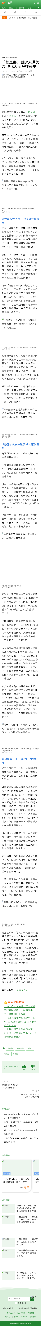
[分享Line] (15, 12)
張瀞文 (30, 1048)
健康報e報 (22, 1303)
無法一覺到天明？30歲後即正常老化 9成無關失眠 (21, 1124)
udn (3, 57)
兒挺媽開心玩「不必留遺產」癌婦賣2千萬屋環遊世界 (21, 1116)
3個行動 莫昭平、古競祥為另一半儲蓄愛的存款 (21, 1140)
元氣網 (8, 57)
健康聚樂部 (21, 1313)
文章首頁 (24, 1317)
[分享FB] (5, 12)
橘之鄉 (31, 112)
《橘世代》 (22, 990)
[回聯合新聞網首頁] (3, 3)
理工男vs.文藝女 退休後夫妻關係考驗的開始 (21, 1132)
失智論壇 (20, 7)
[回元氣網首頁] (8, 3)
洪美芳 (12, 116)
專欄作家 (32, 1317)
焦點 (4, 7)
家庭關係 (20, 1048)
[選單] (38, 3)
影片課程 (6, 1174)
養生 (11, 7)
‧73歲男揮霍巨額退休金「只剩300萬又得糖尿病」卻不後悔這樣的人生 (20, 1021)
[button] (38, 8)
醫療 (29, 7)
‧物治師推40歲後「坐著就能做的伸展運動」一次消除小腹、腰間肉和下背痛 (19, 1010)
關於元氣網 (11, 1313)
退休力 (16, 1317)
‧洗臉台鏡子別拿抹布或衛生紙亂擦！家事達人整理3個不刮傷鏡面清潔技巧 (20, 1033)
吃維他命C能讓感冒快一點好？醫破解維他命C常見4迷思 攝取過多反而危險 (23, 17)
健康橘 (10, 1048)
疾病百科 (8, 1317)
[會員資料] (34, 3)
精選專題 (31, 1313)
